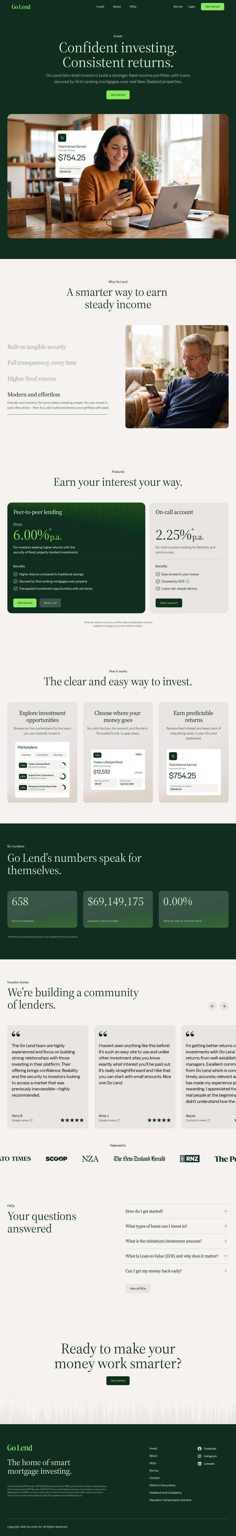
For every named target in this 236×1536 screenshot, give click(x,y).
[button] (212, 1006)
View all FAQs (138, 1288)
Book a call (50, 602)
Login (191, 6)
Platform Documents (163, 1485)
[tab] (59, 353)
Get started (212, 6)
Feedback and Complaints (166, 1492)
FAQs (133, 6)
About (117, 6)
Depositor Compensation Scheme (170, 1500)
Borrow (178, 6)
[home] (21, 6)
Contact (155, 1477)
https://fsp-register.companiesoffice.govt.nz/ (62, 1495)
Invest (100, 6)
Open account (169, 602)
